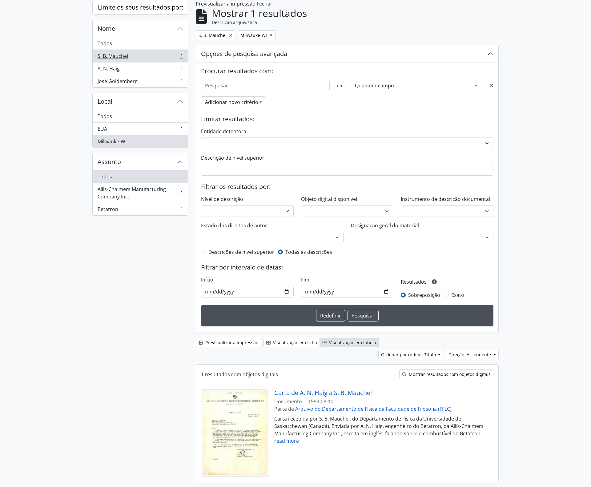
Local (105, 101)
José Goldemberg (140, 82)
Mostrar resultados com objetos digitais (449, 374)
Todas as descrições (308, 252)
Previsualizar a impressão (231, 342)
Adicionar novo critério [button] (231, 102)
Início (207, 279)
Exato (457, 295)
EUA (140, 130)
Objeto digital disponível (329, 199)
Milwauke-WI (140, 143)
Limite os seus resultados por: (140, 7)
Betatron (140, 210)
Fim (305, 279)
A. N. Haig (140, 70)
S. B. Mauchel (140, 57)
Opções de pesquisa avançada (244, 54)
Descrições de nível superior (241, 252)
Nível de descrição (222, 199)
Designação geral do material (385, 225)
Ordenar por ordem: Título (409, 354)
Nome (106, 28)
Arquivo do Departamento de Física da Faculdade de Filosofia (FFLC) (373, 408)
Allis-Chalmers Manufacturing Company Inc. (140, 193)
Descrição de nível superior (232, 157)
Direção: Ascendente (470, 354)
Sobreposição (424, 295)
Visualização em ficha (294, 342)
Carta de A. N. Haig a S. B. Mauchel (323, 393)
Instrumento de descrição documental (445, 199)
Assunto (109, 162)
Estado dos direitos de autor (234, 225)
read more (286, 440)
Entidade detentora (223, 131)
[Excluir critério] (491, 85)
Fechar (264, 3)
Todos (105, 43)
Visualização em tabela (352, 342)
